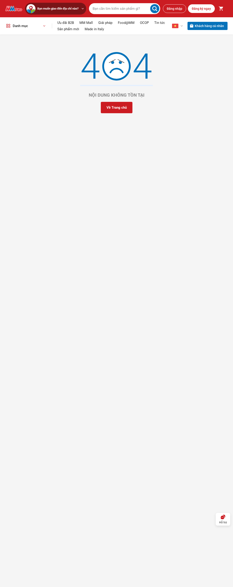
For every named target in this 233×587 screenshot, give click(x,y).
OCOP (144, 23)
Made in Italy (94, 29)
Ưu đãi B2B (65, 23)
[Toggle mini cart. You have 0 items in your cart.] (221, 8)
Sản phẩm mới (68, 29)
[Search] (154, 8)
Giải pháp (105, 23)
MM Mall (86, 23)
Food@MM (126, 23)
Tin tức (159, 23)
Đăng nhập (174, 8)
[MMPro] (13, 8)
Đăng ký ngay (201, 8)
